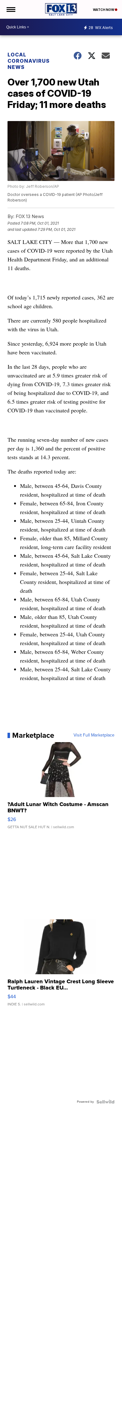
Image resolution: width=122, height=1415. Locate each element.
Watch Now (104, 10)
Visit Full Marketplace (94, 735)
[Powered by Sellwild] (105, 1102)
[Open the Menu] (10, 9)
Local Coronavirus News (29, 60)
